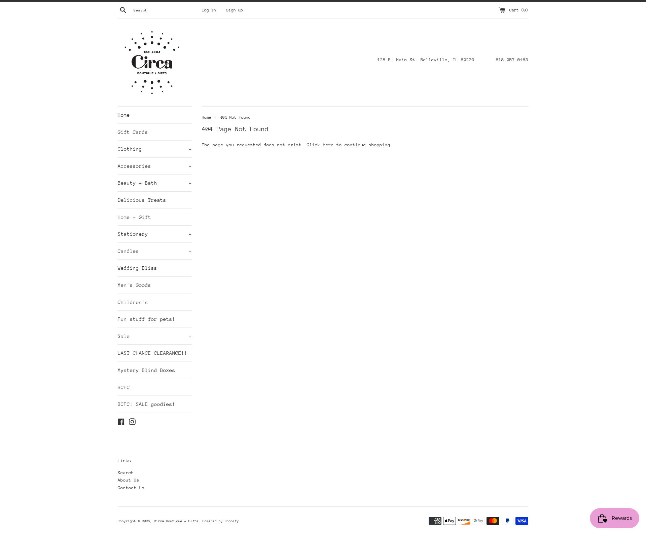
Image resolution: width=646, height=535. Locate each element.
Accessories (155, 166)
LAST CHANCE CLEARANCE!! (152, 353)
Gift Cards (133, 132)
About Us (128, 480)
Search (126, 472)
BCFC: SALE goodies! (146, 404)
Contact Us (131, 487)
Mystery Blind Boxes (146, 370)
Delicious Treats (142, 200)
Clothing (155, 149)
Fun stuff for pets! (146, 319)
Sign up (234, 10)
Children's (133, 302)
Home (124, 115)
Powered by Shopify (221, 521)
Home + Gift (134, 217)
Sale (155, 336)
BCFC (124, 387)
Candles (155, 251)
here (328, 144)
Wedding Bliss (137, 268)
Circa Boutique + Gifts (176, 521)
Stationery (155, 234)
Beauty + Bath (155, 183)
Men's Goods (134, 285)
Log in (209, 10)
